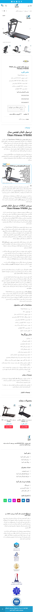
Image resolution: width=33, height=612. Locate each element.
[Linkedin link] (14, 1)
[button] (30, 28)
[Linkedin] (23, 500)
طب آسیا (15, 378)
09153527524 (25, 95)
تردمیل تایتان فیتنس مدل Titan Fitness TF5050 (20, 139)
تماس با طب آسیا (25, 456)
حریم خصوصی (25, 471)
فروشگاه (27, 485)
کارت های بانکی (25, 490)
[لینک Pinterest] (16, 1)
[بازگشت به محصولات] (4, 11)
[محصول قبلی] (6, 11)
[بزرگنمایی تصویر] (28, 41)
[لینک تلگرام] (12, 1)
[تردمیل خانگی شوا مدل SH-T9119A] (8, 411)
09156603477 (25, 102)
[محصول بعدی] (2, 11)
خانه (31, 11)
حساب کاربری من (24, 488)
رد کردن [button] (2, 609)
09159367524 (25, 99)
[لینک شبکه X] (19, 1)
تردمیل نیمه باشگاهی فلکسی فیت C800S (24, 420)
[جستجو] (6, 5)
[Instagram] (14, 500)
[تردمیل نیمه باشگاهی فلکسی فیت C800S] (24, 411)
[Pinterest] (18, 500)
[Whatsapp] (5, 500)
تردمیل (26, 11)
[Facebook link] (21, 1)
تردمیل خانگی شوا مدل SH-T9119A (9, 420)
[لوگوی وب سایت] (16, 5)
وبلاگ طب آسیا (25, 462)
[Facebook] (28, 500)
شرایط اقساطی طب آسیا (22, 473)
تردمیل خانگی (19, 11)
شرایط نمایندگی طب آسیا (22, 476)
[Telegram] (9, 500)
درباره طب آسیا (25, 459)
